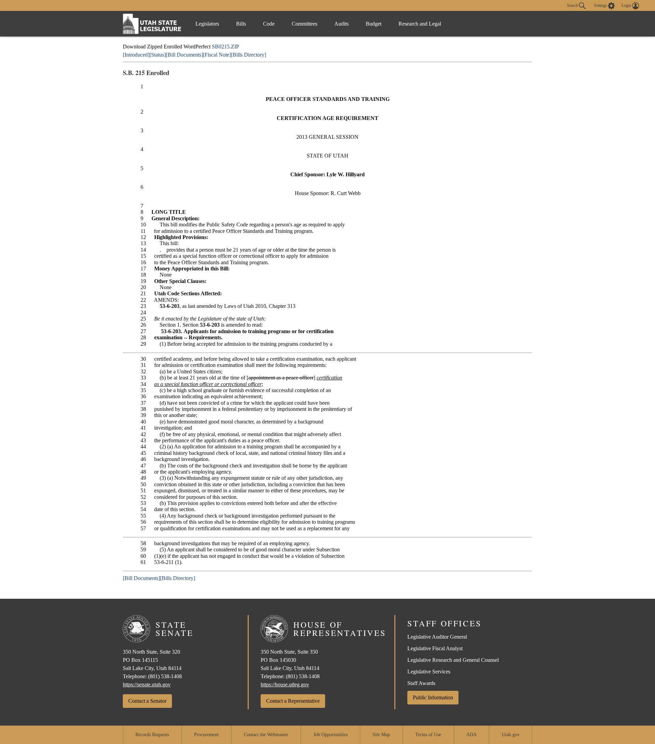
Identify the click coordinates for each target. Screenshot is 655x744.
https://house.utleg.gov (285, 684)
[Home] (152, 23)
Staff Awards (421, 683)
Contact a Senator (147, 701)
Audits (341, 24)
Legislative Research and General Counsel (453, 660)
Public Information (433, 697)
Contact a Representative (293, 701)
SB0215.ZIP (225, 46)
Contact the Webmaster (266, 734)
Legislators (207, 24)
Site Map (381, 734)
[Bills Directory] (248, 55)
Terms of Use (428, 734)
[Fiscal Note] (217, 55)
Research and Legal (419, 24)
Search (573, 5)
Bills (241, 24)
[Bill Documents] (184, 55)
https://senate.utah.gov (147, 684)
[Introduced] (136, 55)
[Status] (157, 55)
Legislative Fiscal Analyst (435, 648)
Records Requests (152, 734)
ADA (471, 734)
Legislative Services (428, 671)
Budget (373, 24)
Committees (304, 24)
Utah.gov (511, 734)
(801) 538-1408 (165, 676)
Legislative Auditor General (437, 637)
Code (269, 24)
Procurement (206, 734)
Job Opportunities (331, 734)
